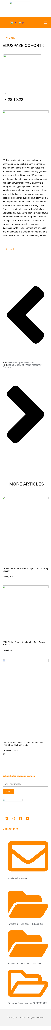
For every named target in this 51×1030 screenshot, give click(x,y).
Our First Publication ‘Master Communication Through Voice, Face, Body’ (23, 744)
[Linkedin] (6, 818)
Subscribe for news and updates (19, 776)
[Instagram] (13, 818)
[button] (45, 23)
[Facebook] (20, 818)
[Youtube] (27, 818)
